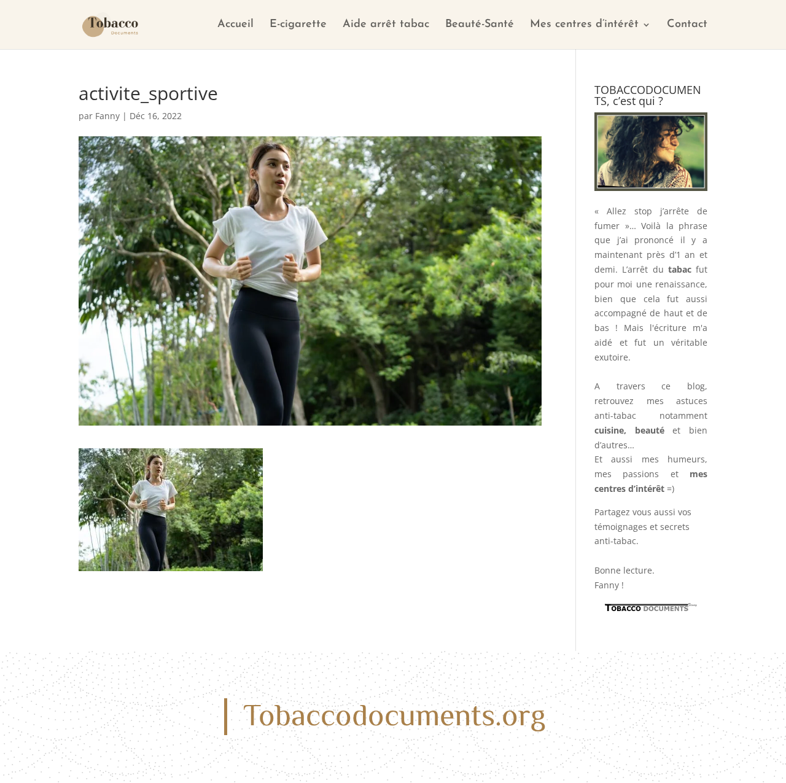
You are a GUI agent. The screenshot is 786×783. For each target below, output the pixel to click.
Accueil (235, 25)
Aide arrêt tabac (386, 25)
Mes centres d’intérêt (584, 25)
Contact (687, 25)
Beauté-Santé (479, 25)
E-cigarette (298, 25)
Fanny (107, 116)
